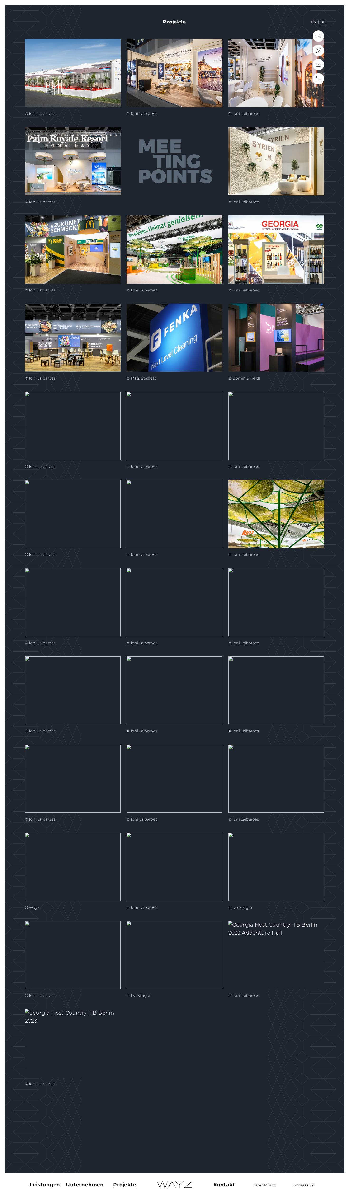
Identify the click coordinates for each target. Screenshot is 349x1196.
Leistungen (45, 1184)
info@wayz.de (318, 36)
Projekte (124, 1184)
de (322, 22)
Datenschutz (264, 1185)
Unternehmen (85, 1184)
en (313, 22)
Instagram (318, 50)
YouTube (318, 64)
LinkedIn (318, 78)
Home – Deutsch (174, 1184)
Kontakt (224, 1184)
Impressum (304, 1185)
